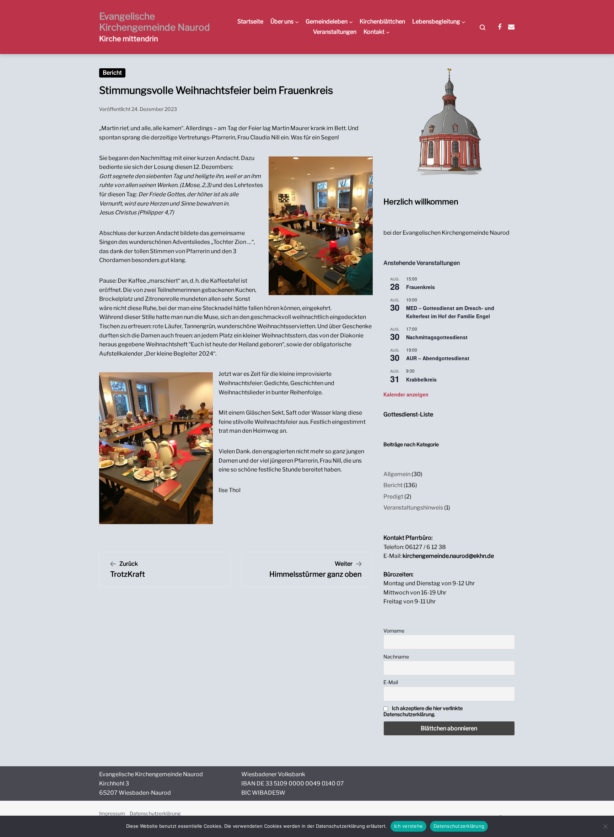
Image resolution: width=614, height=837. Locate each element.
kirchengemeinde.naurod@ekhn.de (448, 556)
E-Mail (390, 682)
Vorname (393, 631)
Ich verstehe (408, 826)
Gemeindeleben (327, 21)
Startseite (250, 21)
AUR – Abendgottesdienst (437, 358)
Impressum (112, 813)
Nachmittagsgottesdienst (437, 337)
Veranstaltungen (334, 31)
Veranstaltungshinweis (413, 507)
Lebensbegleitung (436, 21)
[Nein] (605, 826)
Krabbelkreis (421, 379)
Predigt (393, 496)
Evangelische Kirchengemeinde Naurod (154, 22)
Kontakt (373, 31)
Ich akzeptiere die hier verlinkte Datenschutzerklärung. (423, 711)
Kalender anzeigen (406, 394)
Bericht (112, 72)
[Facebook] (499, 27)
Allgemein (396, 474)
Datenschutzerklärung (155, 813)
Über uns (281, 21)
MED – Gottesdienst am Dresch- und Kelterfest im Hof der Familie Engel (450, 312)
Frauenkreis (420, 286)
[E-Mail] (511, 27)
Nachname (396, 657)
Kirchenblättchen (382, 21)
